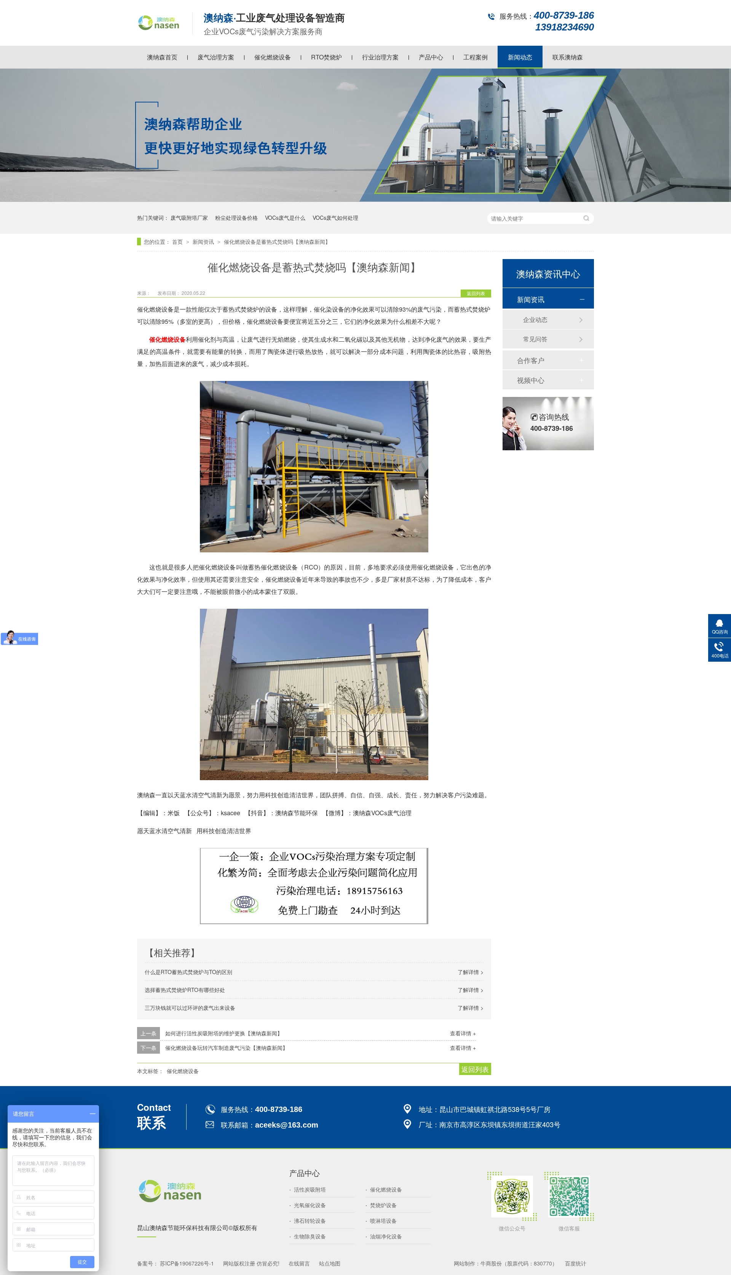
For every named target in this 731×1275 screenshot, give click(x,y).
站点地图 (329, 1263)
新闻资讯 (204, 241)
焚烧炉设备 (381, 1205)
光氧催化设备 (307, 1205)
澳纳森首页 (162, 57)
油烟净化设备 (384, 1236)
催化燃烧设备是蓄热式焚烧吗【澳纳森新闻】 (277, 241)
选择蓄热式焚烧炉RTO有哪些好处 (185, 989)
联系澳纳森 (567, 57)
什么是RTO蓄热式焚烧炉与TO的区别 (188, 972)
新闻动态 (520, 57)
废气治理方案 (216, 57)
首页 (178, 241)
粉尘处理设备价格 (236, 217)
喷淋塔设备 (381, 1220)
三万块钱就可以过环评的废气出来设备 (190, 1007)
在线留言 (299, 1263)
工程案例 (475, 57)
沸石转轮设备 (307, 1220)
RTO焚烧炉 (326, 57)
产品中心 (431, 57)
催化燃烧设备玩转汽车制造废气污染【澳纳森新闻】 (226, 1047)
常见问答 (535, 338)
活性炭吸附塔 (307, 1189)
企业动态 (535, 319)
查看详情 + (463, 1033)
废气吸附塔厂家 (189, 217)
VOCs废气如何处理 (335, 217)
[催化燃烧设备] (159, 35)
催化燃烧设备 (272, 57)
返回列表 (476, 293)
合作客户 (530, 360)
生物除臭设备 (307, 1236)
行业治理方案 (380, 57)
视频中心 (530, 380)
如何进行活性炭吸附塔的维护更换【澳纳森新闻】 (224, 1033)
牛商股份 (491, 1263)
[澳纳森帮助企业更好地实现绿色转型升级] (365, 199)
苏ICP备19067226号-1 (187, 1263)
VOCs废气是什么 (285, 217)
